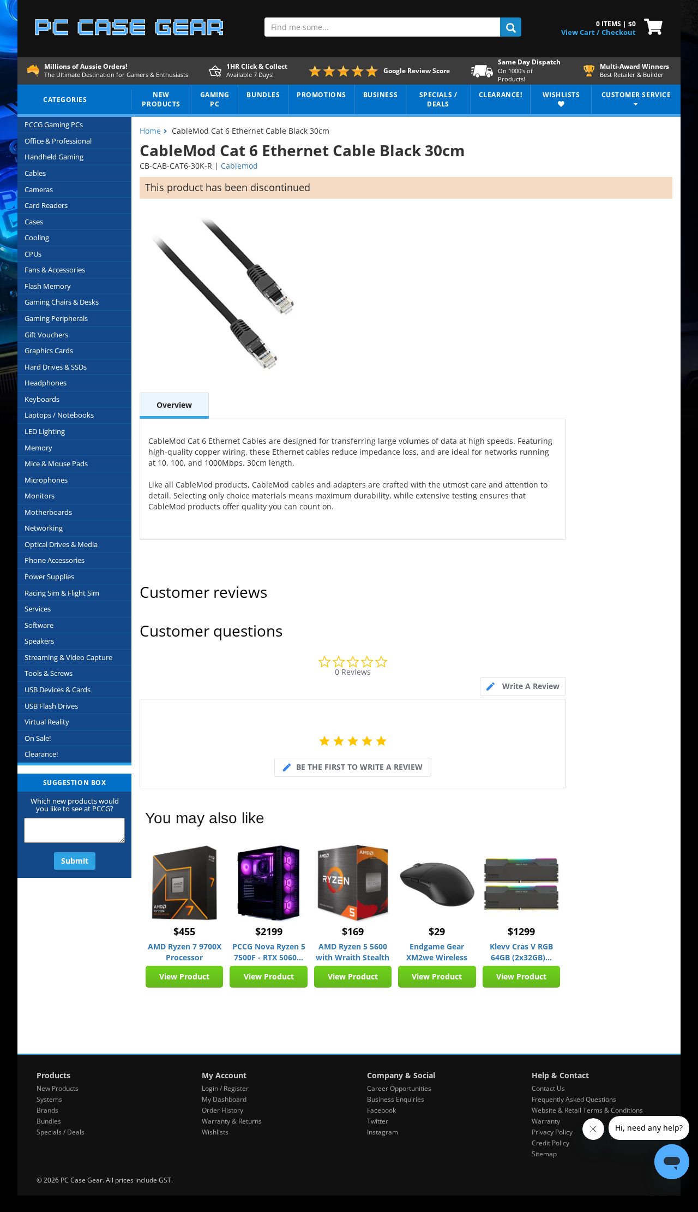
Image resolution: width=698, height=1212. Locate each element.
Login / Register (225, 1088)
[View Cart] (651, 25)
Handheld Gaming (54, 157)
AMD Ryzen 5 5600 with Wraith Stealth (352, 952)
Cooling (37, 237)
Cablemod (239, 166)
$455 (184, 931)
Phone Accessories (55, 560)
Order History (222, 1110)
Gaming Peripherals (56, 318)
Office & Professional (58, 141)
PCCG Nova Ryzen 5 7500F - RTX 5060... (268, 952)
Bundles (49, 1121)
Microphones (46, 480)
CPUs (33, 254)
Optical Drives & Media (61, 544)
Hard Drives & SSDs (56, 367)
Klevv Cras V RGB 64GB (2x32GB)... (521, 952)
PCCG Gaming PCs (54, 124)
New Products (58, 1088)
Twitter (377, 1121)
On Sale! (38, 738)
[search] (510, 27)
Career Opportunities (399, 1088)
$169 (353, 931)
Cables (35, 173)
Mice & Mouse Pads (56, 463)
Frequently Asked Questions (574, 1099)
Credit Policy (550, 1143)
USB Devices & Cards (58, 689)
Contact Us (548, 1088)
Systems (49, 1099)
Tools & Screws (49, 673)
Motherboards (48, 512)
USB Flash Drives (51, 706)
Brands (47, 1110)
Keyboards (42, 399)
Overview (174, 405)
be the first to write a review (359, 767)
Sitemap (544, 1153)
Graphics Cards (49, 350)
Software (39, 625)
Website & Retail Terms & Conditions (587, 1110)
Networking (44, 528)
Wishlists (215, 1132)
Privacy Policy (552, 1132)
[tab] (523, 686)
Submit (74, 860)
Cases (34, 222)
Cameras (39, 189)
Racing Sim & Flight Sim (62, 593)
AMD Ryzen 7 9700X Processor (184, 952)
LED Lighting (45, 431)
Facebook (381, 1110)
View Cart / (580, 32)
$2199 (268, 931)
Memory (38, 448)
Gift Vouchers (46, 335)
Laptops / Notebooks (59, 415)
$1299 (521, 931)
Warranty (546, 1121)
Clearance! (41, 754)
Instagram (382, 1132)
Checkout (618, 32)
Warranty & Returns (232, 1121)
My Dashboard (224, 1099)
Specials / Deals (61, 1132)
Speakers (39, 641)
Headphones (46, 383)
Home (150, 131)
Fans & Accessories (55, 270)
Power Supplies (49, 576)
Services (38, 609)
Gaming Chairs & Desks (62, 302)
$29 (437, 931)
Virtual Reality (47, 722)
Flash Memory (48, 286)
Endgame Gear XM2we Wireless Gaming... (436, 952)
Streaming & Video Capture (68, 657)
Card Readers (46, 205)
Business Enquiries (395, 1099)
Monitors (40, 496)
